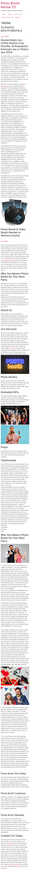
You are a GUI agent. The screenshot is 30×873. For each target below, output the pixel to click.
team (13, 348)
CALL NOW (4, 241)
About (10, 14)
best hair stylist (14, 864)
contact (10, 843)
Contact (17, 17)
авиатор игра (12, 295)
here (5, 868)
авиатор (7, 270)
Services (16, 14)
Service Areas (6, 17)
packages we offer (8, 260)
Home (4, 14)
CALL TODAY (5, 36)
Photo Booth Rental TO (10, 5)
